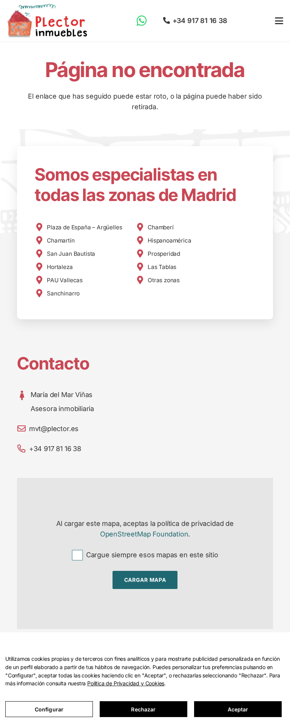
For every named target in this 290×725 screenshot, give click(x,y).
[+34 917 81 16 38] (23, 449)
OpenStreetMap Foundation (144, 534)
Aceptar (238, 709)
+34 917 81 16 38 (55, 449)
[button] (279, 21)
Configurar (49, 709)
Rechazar (143, 709)
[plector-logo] (47, 21)
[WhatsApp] (141, 20)
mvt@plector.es (54, 429)
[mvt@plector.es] (23, 429)
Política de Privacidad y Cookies (125, 683)
